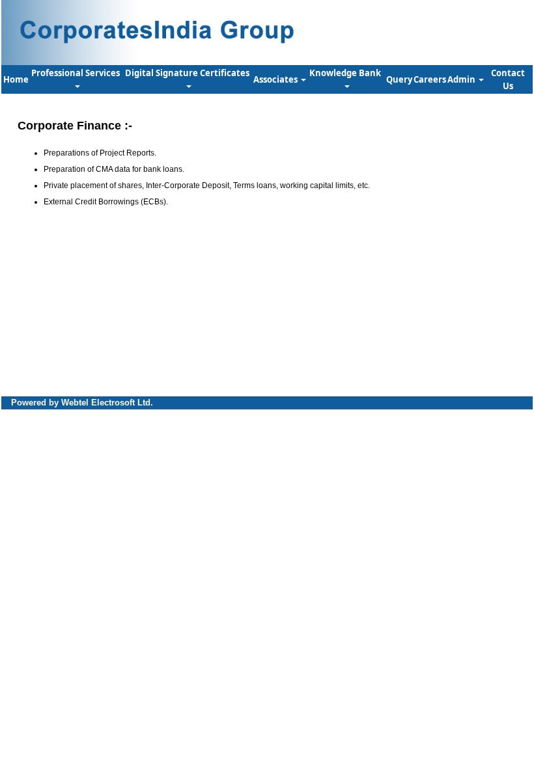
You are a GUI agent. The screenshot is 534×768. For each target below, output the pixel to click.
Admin (462, 79)
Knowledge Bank (346, 73)
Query (399, 79)
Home (16, 79)
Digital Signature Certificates (188, 73)
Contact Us (508, 79)
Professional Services (76, 73)
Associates (276, 79)
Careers (430, 79)
